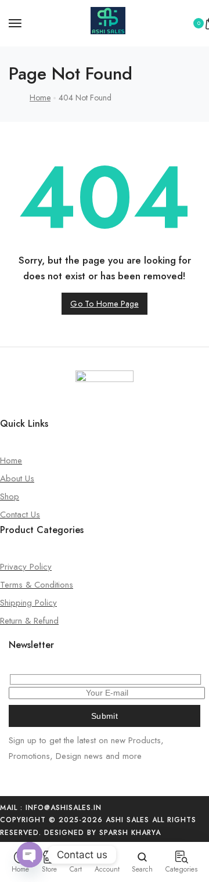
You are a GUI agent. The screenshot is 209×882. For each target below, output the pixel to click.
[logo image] (108, 31)
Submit (104, 716)
